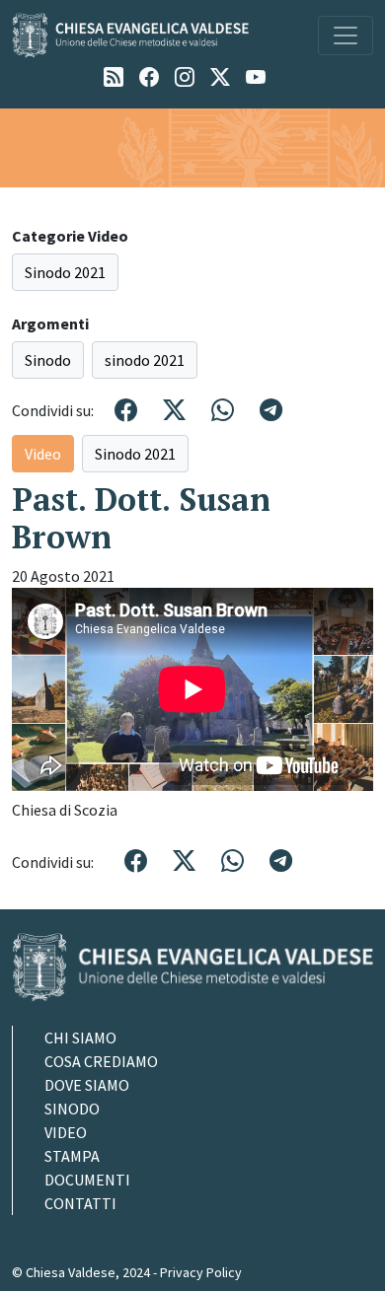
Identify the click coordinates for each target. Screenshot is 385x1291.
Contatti (80, 1203)
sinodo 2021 (145, 360)
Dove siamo (86, 1085)
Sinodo (48, 360)
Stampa (72, 1156)
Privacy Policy (201, 1272)
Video (43, 454)
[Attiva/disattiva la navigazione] (345, 35)
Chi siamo (80, 1037)
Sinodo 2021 (65, 272)
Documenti (87, 1179)
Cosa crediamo (101, 1061)
